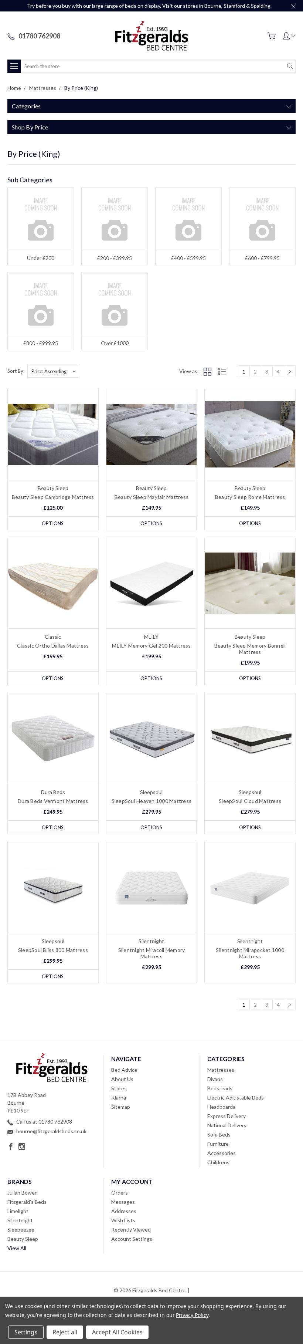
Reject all (64, 1332)
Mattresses (220, 1070)
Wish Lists (123, 1220)
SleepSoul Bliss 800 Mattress (53, 950)
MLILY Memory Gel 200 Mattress (151, 645)
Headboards (221, 1107)
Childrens (218, 1162)
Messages (123, 1202)
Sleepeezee (20, 1229)
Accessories (221, 1153)
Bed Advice (124, 1070)
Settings (25, 1332)
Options (53, 523)
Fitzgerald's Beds (27, 1202)
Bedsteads (219, 1088)
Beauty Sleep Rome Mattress (250, 497)
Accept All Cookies (117, 1332)
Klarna (118, 1097)
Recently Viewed (131, 1229)
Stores (119, 1088)
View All (16, 1248)
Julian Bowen (22, 1192)
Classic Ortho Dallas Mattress (53, 645)
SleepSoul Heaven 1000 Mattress (152, 801)
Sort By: (15, 371)
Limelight (17, 1211)
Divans (215, 1079)
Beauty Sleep (22, 1239)
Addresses (123, 1211)
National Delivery (226, 1125)
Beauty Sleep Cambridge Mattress (53, 497)
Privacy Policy (192, 1314)
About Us (122, 1079)
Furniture (218, 1144)
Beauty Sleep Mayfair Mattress (151, 497)
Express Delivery (226, 1116)
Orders (119, 1192)
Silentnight (20, 1220)
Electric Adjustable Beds (235, 1097)
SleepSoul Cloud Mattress (250, 801)
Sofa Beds (219, 1134)
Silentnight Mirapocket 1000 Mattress (250, 953)
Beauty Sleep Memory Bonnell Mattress (250, 648)
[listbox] (53, 371)
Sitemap (120, 1107)
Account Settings (131, 1239)
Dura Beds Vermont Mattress (53, 801)
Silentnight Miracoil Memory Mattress (151, 953)
